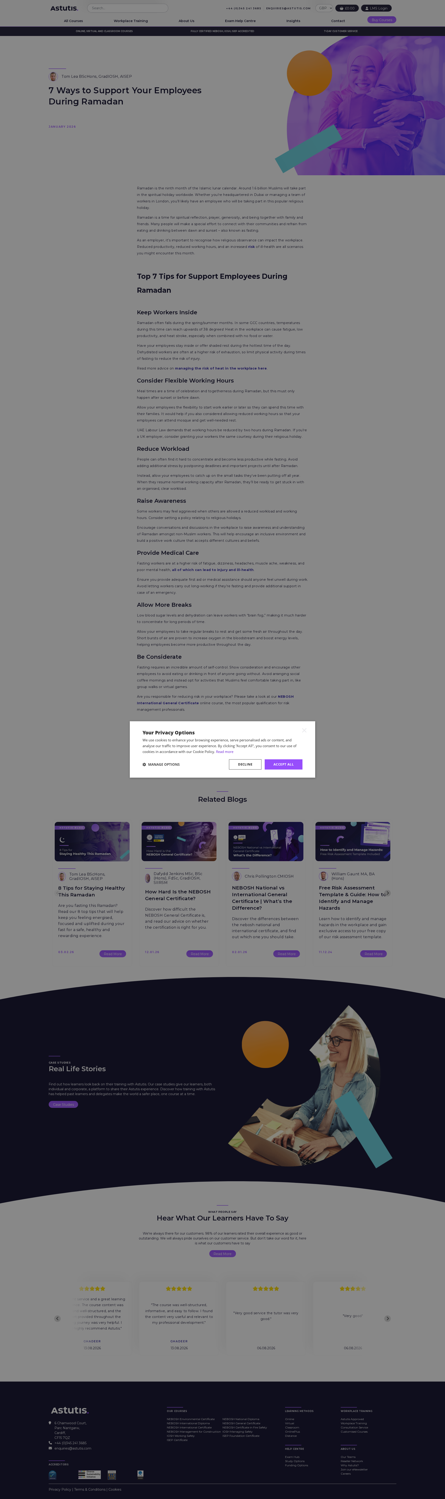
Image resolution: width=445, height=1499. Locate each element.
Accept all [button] (283, 764)
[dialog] (222, 749)
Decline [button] (245, 764)
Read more (224, 751)
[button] (161, 764)
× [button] (304, 730)
